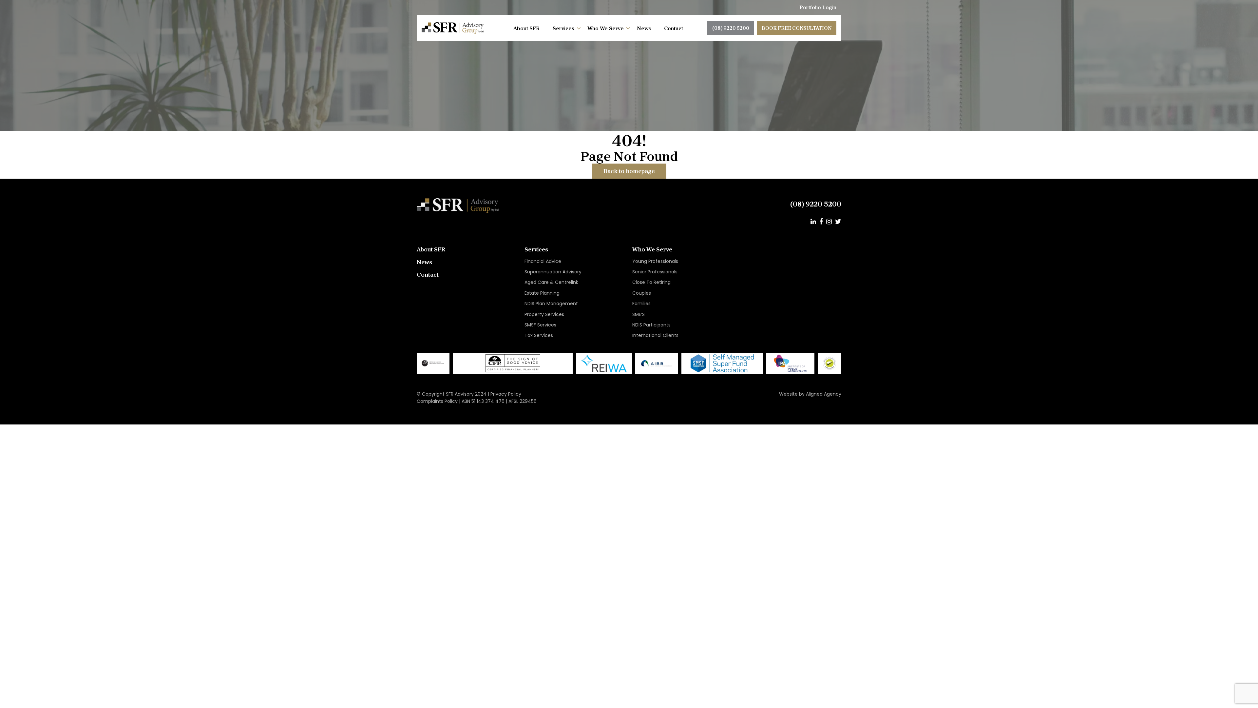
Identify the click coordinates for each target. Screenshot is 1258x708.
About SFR (526, 28)
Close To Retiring (651, 282)
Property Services (544, 314)
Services (563, 28)
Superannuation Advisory (552, 271)
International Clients (655, 335)
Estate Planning (542, 293)
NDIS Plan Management (551, 303)
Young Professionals (655, 261)
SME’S (638, 314)
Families (641, 303)
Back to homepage (629, 171)
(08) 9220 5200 (730, 28)
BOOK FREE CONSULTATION (796, 28)
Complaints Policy (437, 401)
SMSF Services (540, 325)
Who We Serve (605, 28)
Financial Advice (542, 261)
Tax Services (538, 335)
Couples (641, 293)
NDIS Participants (651, 325)
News (644, 28)
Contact (673, 28)
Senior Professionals (654, 271)
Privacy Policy (505, 394)
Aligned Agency (823, 394)
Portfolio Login (817, 7)
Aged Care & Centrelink (551, 282)
